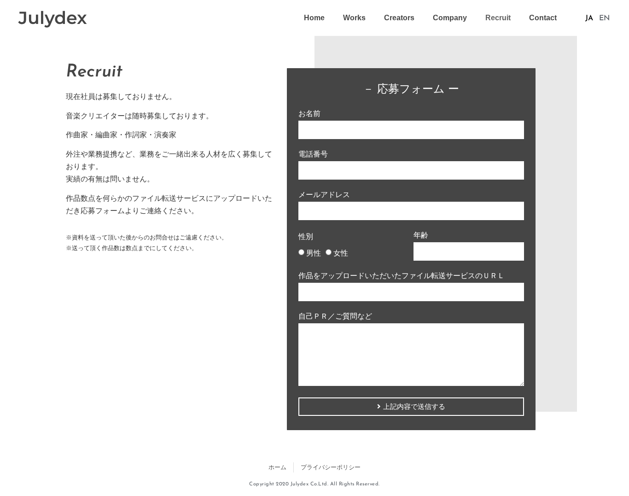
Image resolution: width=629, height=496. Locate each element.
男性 (313, 253)
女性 (340, 253)
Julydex (52, 18)
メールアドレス (324, 194)
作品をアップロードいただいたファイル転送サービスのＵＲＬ (401, 276)
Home (314, 18)
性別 (305, 236)
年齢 (421, 235)
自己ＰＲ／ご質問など (335, 316)
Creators (399, 18)
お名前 (309, 113)
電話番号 (313, 154)
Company (450, 18)
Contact (543, 18)
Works (354, 18)
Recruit (498, 18)
